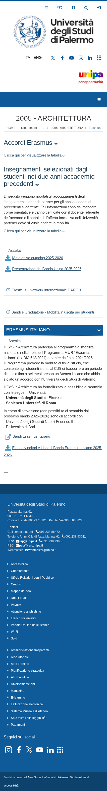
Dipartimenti (29, 128)
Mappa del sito (21, 591)
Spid (14, 638)
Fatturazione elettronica (27, 704)
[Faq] (73, 8)
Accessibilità (19, 564)
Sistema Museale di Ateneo (29, 711)
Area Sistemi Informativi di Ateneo (48, 777)
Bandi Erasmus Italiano (31, 436)
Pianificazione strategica (27, 670)
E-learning (18, 697)
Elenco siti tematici (23, 618)
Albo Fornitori (20, 664)
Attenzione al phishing (26, 611)
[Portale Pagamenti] (59, 8)
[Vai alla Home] (53, 26)
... (44, 128)
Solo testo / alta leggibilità (28, 718)
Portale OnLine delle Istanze (30, 625)
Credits (16, 584)
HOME (10, 128)
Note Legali (19, 598)
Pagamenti (18, 724)
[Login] (98, 8)
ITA (27, 57)
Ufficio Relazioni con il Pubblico (32, 577)
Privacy (16, 605)
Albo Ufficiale (20, 657)
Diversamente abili (23, 684)
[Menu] (98, 100)
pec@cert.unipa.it (31, 545)
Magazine (17, 691)
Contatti (12, 527)
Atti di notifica (20, 677)
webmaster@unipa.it (42, 550)
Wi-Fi (14, 631)
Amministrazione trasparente (30, 650)
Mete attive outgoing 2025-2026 (37, 258)
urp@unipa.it (28, 541)
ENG (38, 57)
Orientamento (20, 571)
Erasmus (95, 128)
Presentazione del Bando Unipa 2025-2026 (46, 269)
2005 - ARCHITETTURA (53, 118)
